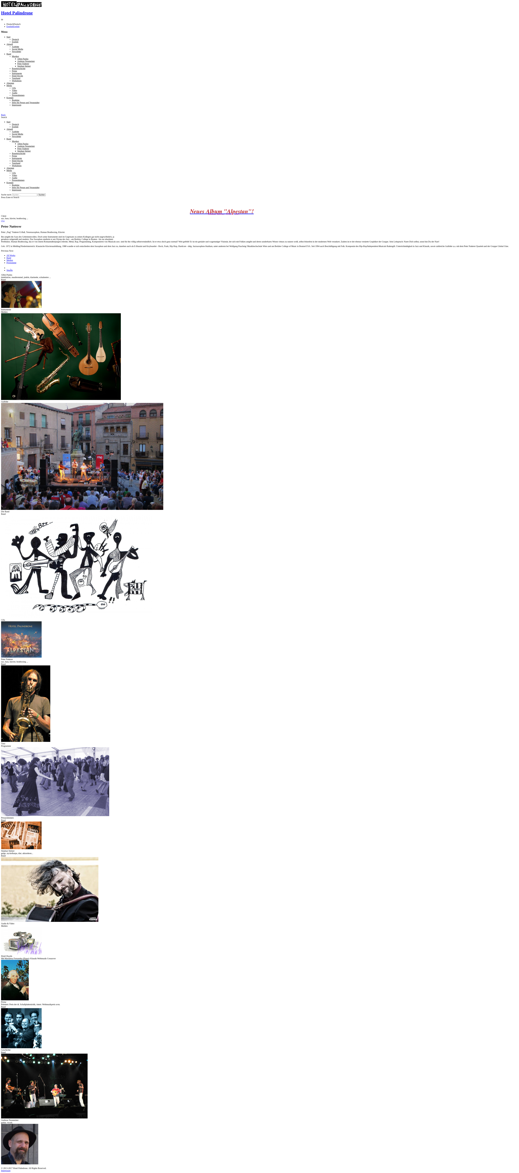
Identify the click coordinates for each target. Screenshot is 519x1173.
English (15, 42)
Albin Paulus (22, 59)
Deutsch (15, 39)
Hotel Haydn (17, 76)
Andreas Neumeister (26, 61)
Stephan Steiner (24, 66)
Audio (14, 93)
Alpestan (10, 83)
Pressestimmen (18, 95)
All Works (10, 255)
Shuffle (9, 270)
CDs (14, 88)
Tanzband (16, 78)
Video (14, 90)
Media (9, 85)
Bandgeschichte (18, 68)
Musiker (15, 56)
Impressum (16, 105)
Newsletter (16, 51)
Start (8, 37)
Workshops (16, 81)
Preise (14, 71)
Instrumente (17, 73)
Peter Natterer (23, 64)
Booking (15, 100)
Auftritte (15, 47)
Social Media (17, 49)
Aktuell (9, 44)
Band (8, 54)
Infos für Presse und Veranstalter (25, 102)
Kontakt (9, 98)
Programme (11, 263)
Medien (9, 260)
